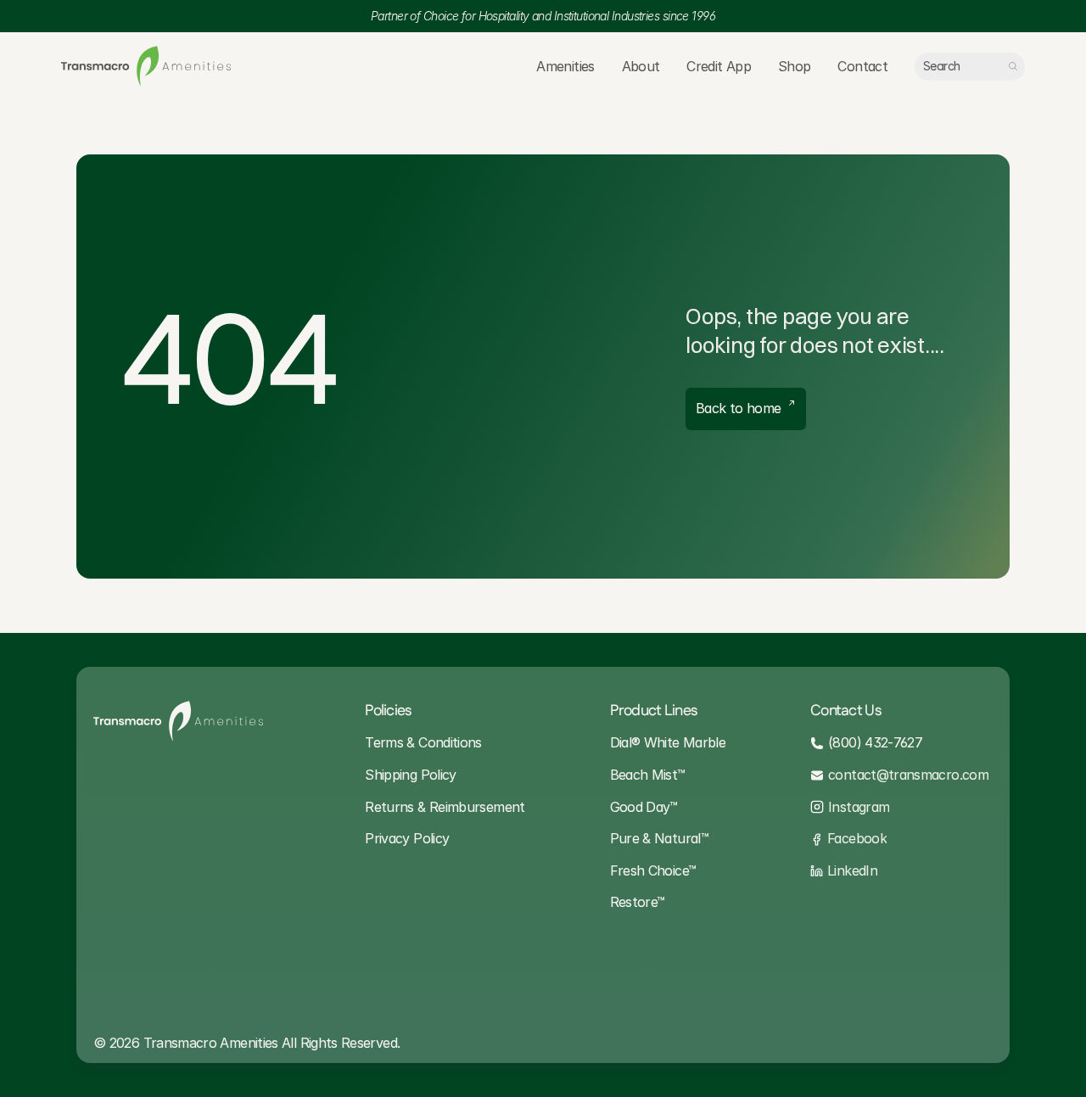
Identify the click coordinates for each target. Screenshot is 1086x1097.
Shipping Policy (410, 774)
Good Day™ (644, 806)
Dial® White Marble (667, 742)
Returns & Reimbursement (444, 806)
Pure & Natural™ (659, 838)
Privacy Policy (407, 838)
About (641, 66)
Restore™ (637, 901)
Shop (794, 66)
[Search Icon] (970, 67)
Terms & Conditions (423, 742)
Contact (862, 66)
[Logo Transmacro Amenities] (146, 66)
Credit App (718, 66)
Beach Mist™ (648, 774)
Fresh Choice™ (653, 870)
